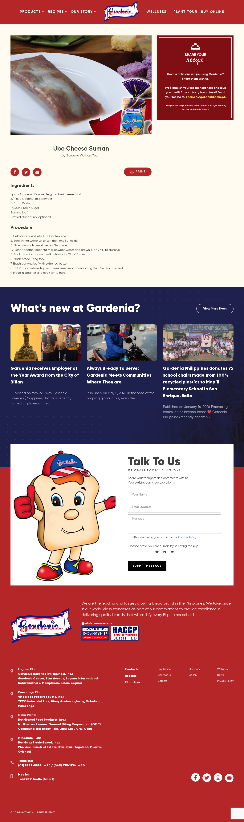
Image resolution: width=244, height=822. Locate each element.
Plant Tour (185, 12)
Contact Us (164, 675)
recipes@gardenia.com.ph (206, 97)
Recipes (56, 12)
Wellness (156, 12)
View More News (215, 308)
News (220, 675)
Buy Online (212, 12)
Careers (162, 681)
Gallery (193, 675)
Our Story (82, 12)
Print (141, 171)
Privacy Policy (187, 537)
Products (30, 12)
